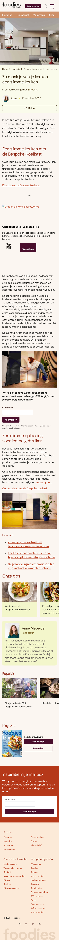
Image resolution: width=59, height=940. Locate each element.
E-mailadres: (8, 407)
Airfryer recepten (38, 908)
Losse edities (9, 849)
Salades (34, 868)
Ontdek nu (28, 248)
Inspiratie (16, 69)
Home (5, 69)
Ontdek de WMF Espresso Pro (20, 227)
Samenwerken (37, 837)
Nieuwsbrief (23, 14)
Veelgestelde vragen (12, 868)
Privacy (6, 880)
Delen (31, 108)
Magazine (7, 14)
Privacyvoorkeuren (11, 888)
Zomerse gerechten (39, 892)
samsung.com (44, 482)
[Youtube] (40, 924)
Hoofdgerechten (38, 880)
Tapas (33, 900)
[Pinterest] (33, 924)
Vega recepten (37, 912)
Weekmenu (39, 14)
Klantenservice (10, 864)
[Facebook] (26, 924)
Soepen (34, 872)
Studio (34, 841)
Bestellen (38, 748)
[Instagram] (19, 924)
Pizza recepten (37, 904)
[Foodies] (11, 5)
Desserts (35, 884)
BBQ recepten (37, 896)
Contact (7, 872)
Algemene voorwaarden (14, 876)
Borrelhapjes (36, 888)
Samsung (33, 89)
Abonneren (33, 5)
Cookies (7, 884)
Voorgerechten (37, 876)
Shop (51, 14)
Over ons (7, 837)
